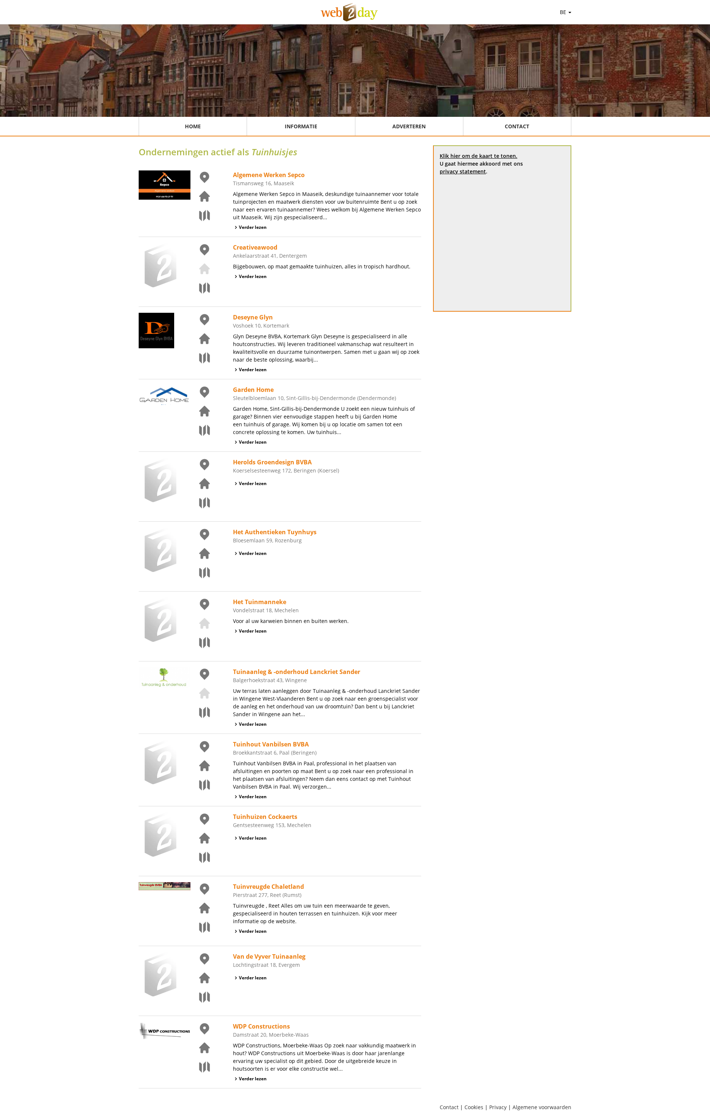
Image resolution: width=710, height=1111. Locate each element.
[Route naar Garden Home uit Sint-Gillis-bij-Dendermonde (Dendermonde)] (200, 430)
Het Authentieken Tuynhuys (275, 532)
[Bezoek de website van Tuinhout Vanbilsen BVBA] (200, 765)
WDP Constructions (261, 1026)
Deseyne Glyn (253, 317)
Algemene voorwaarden (542, 1107)
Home (193, 126)
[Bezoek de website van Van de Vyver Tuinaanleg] (200, 978)
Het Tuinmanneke (259, 602)
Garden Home (253, 390)
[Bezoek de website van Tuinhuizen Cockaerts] (200, 838)
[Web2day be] (349, 12)
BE (564, 12)
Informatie (301, 126)
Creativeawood (255, 247)
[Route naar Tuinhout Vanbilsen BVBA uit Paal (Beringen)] (200, 785)
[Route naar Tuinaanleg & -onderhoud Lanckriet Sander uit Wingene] (200, 712)
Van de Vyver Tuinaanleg (269, 956)
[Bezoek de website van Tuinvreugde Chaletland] (200, 908)
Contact (517, 126)
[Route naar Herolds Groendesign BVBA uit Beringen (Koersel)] (200, 502)
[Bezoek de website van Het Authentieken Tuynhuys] (200, 553)
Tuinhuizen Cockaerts (265, 817)
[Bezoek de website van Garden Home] (200, 411)
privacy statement (463, 171)
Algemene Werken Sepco (269, 175)
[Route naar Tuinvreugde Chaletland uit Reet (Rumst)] (200, 927)
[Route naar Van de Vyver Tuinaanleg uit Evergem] (200, 997)
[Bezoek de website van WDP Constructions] (200, 1047)
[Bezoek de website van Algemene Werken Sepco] (200, 196)
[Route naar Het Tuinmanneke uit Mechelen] (200, 642)
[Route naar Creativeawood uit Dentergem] (200, 288)
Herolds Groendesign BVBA (272, 462)
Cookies (473, 1107)
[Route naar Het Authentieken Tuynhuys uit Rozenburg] (200, 572)
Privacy (498, 1107)
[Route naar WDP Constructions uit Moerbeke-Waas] (200, 1067)
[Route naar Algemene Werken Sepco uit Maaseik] (200, 215)
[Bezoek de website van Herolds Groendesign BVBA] (200, 483)
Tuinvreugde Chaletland (268, 887)
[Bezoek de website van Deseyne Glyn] (200, 338)
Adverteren (409, 126)
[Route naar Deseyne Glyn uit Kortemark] (200, 358)
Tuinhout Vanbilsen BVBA (271, 744)
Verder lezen (253, 227)
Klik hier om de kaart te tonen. (478, 155)
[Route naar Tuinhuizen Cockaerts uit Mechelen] (200, 857)
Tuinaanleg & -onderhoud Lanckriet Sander (296, 672)
